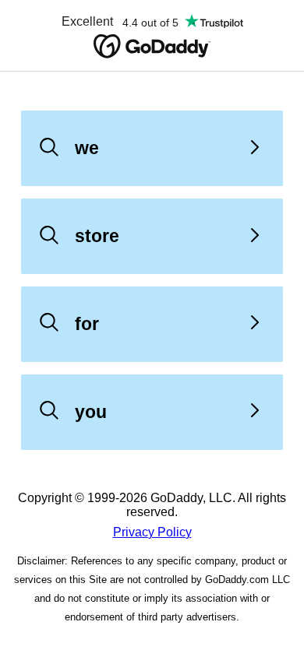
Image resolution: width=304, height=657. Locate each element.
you (91, 412)
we (87, 148)
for (87, 324)
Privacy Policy (152, 532)
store (97, 236)
